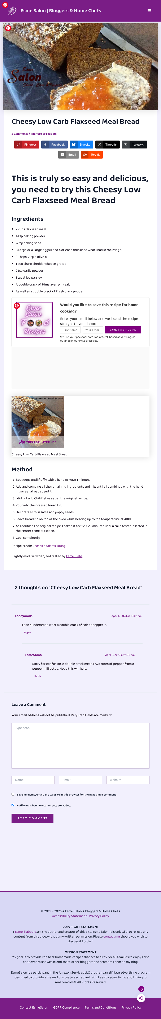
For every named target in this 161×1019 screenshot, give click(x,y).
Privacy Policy (99, 916)
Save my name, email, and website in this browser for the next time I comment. (66, 794)
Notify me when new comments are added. (44, 805)
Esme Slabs (74, 556)
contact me (111, 936)
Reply (27, 633)
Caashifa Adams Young (49, 546)
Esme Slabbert (25, 932)
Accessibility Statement (69, 916)
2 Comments (20, 133)
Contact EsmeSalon (34, 1007)
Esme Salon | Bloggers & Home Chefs (61, 11)
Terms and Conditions (100, 1007)
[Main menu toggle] (149, 11)
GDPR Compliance (66, 1007)
